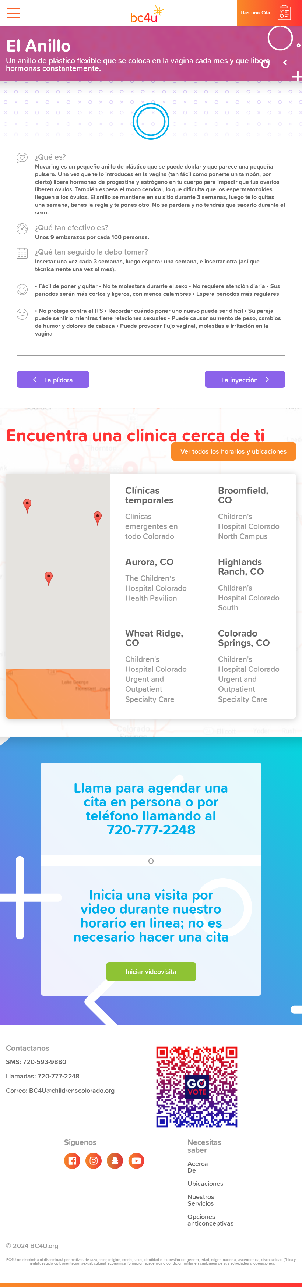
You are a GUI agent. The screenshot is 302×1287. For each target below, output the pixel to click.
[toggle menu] (13, 13)
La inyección (240, 379)
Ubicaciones (201, 1183)
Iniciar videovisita (151, 971)
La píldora (57, 379)
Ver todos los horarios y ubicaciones (233, 450)
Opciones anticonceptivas (201, 1219)
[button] (98, 518)
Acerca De (197, 1166)
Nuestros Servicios (200, 1199)
